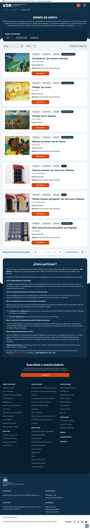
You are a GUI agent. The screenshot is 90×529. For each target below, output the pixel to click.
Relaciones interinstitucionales (12, 412)
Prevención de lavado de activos (41, 420)
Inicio (5, 10)
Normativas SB (36, 438)
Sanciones (34, 423)
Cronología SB (64, 391)
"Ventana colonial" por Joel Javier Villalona (53, 170)
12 (55, 252)
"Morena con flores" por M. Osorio (48, 141)
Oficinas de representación (39, 405)
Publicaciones (14, 10)
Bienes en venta (26, 10)
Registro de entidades (10, 442)
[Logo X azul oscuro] (74, 522)
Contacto (63, 441)
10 (49, 252)
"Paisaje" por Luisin (41, 87)
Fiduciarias (34, 395)
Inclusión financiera (66, 424)
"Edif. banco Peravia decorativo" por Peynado (54, 227)
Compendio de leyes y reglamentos (42, 431)
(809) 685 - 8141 (50, 495)
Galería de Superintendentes (12, 405)
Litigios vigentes (8, 416)
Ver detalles (79, 25)
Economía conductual (66, 428)
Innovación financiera (67, 421)
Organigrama (7, 402)
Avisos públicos (65, 405)
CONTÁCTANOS (50, 491)
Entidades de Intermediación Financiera (44, 388)
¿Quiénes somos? (8, 388)
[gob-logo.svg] (13, 481)
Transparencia (66, 437)
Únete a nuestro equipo (10, 427)
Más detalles (40, 73)
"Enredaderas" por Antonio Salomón (50, 58)
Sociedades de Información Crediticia (43, 398)
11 (52, 252)
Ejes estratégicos (8, 391)
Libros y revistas (65, 398)
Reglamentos (35, 452)
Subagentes (35, 409)
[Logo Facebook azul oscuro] (78, 522)
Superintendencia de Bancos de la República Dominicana (23, 522)
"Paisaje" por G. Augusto (44, 116)
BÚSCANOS (6, 503)
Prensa (63, 432)
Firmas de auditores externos (40, 402)
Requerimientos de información (41, 442)
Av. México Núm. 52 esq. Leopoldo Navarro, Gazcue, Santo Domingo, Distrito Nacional (22, 508)
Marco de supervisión (38, 460)
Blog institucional (65, 402)
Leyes (33, 456)
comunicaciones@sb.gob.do (54, 498)
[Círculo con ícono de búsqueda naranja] (78, 5)
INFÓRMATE (49, 503)
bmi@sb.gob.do (20, 353)
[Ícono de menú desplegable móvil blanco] (84, 5)
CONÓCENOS (7, 491)
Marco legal (6, 409)
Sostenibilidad (7, 420)
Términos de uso (50, 507)
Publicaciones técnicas (67, 395)
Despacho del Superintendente (12, 395)
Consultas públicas (37, 467)
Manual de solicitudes (38, 445)
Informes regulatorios (38, 435)
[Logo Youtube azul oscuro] (86, 522)
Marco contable (36, 449)
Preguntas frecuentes (10, 423)
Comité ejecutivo (8, 398)
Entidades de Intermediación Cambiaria (43, 391)
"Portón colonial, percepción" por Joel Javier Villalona (58, 199)
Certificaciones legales (10, 438)
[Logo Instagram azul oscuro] (82, 522)
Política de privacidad (52, 509)
